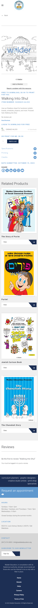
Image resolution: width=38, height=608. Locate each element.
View (5, 242)
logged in (13, 463)
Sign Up (6, 554)
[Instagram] (18, 170)
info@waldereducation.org (22, 542)
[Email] (22, 170)
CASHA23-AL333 (11, 129)
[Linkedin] (11, 170)
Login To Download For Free (15, 124)
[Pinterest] (14, 170)
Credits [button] (4, 157)
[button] (2, 5)
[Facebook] (3, 170)
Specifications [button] (7, 148)
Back (6, 15)
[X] (7, 170)
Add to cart (13, 141)
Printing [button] (4, 153)
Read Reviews (5, 120)
